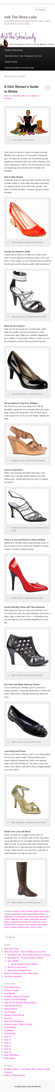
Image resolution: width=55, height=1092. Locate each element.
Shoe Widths (10, 1027)
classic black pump (30, 914)
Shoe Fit (8, 1018)
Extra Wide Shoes (12, 987)
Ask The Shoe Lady (20, 16)
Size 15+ (8, 1052)
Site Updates (10, 1033)
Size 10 (7, 1036)
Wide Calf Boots (11, 1055)
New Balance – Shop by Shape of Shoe (25, 957)
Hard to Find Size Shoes (15, 999)
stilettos (33, 924)
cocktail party (21, 916)
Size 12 (7, 1042)
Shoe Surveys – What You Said (18, 1024)
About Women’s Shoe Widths (24, 964)
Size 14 (7, 1049)
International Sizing (13, 1005)
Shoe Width (12, 960)
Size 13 (7, 1045)
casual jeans (16, 914)
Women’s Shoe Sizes (17, 967)
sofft (27, 924)
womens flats (23, 927)
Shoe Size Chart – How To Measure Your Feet (23, 56)
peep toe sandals (11, 921)
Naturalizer (34, 919)
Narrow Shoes (10, 1008)
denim (42, 916)
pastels (43, 919)
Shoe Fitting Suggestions (19, 970)
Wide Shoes (9, 1058)
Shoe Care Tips (11, 948)
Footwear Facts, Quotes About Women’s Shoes (28, 954)
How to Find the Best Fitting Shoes (20, 1002)
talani (6, 927)
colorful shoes (33, 916)
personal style (25, 921)
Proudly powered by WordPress (27, 1086)
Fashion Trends (11, 61)
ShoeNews (9, 1030)
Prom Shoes (10, 1011)
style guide (42, 924)
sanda (13, 924)
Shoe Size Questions (13, 1021)
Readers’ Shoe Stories (14, 50)
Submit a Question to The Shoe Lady (19, 67)
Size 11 (7, 1039)
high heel (15, 919)
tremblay (13, 927)
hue (21, 919)
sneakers (20, 924)
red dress (36, 921)
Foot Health (9, 993)
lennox (26, 919)
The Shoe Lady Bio (13, 976)
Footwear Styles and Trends (37, 911)
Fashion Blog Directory (14, 1075)
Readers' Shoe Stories (14, 1015)
